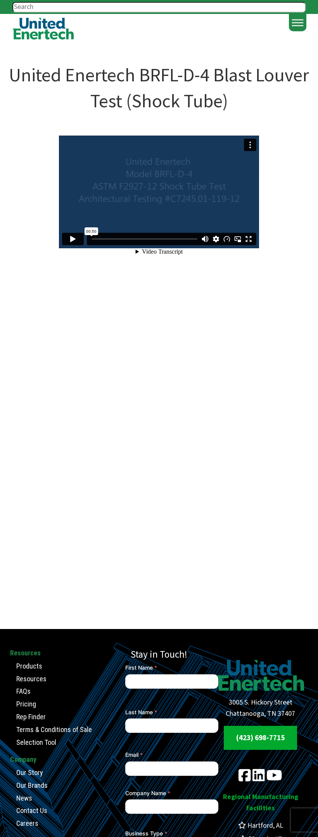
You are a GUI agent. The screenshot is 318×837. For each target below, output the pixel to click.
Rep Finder (31, 717)
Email (134, 754)
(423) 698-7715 (260, 737)
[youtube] (274, 778)
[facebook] (244, 778)
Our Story (29, 772)
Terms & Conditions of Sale (54, 729)
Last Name (141, 712)
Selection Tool (36, 742)
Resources (31, 679)
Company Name (147, 793)
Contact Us (31, 810)
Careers (27, 823)
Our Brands (32, 785)
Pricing (26, 704)
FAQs (23, 691)
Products (29, 666)
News (24, 798)
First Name (141, 667)
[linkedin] (258, 778)
